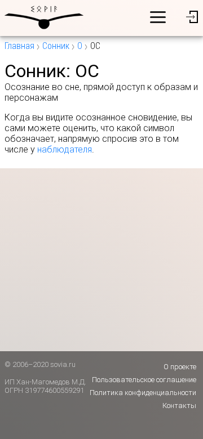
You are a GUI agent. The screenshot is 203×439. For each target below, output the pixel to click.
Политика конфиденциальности (143, 392)
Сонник (55, 46)
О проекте (180, 366)
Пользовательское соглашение (144, 379)
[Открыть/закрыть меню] (158, 17)
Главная (19, 46)
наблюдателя (64, 149)
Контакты (179, 405)
